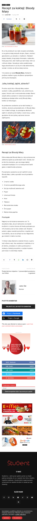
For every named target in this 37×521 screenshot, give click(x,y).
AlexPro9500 (8, 144)
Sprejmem (6, 518)
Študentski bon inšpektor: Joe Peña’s (10, 272)
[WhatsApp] (18, 260)
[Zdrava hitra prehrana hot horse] (17, 436)
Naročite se (30, 378)
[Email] (27, 260)
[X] (14, 260)
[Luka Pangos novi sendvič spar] (17, 425)
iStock (16, 46)
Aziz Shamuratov (9, 46)
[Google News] (18, 502)
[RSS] (13, 497)
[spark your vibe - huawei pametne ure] (17, 447)
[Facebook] (10, 260)
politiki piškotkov (20, 514)
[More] (24, 19)
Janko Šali (7, 14)
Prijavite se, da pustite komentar (18, 306)
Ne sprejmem (17, 518)
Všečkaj (31, 362)
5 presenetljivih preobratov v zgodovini (26, 272)
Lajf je (3, 5)
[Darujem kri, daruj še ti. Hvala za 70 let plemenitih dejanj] (16, 356)
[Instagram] (9, 497)
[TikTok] (23, 497)
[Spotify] (18, 497)
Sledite (32, 366)
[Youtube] (32, 497)
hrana (8, 5)
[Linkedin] (23, 260)
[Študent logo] (18, 462)
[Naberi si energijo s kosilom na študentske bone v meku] (17, 414)
